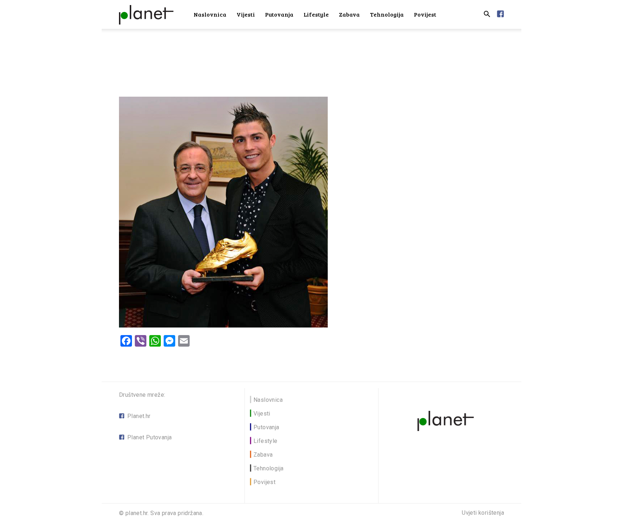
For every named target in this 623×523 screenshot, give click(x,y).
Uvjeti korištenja (483, 513)
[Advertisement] (311, 54)
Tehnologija (387, 14)
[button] (486, 15)
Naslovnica (210, 14)
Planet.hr (139, 416)
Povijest (425, 14)
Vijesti (246, 14)
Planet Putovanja (149, 437)
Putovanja (279, 14)
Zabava (349, 14)
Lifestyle (316, 14)
